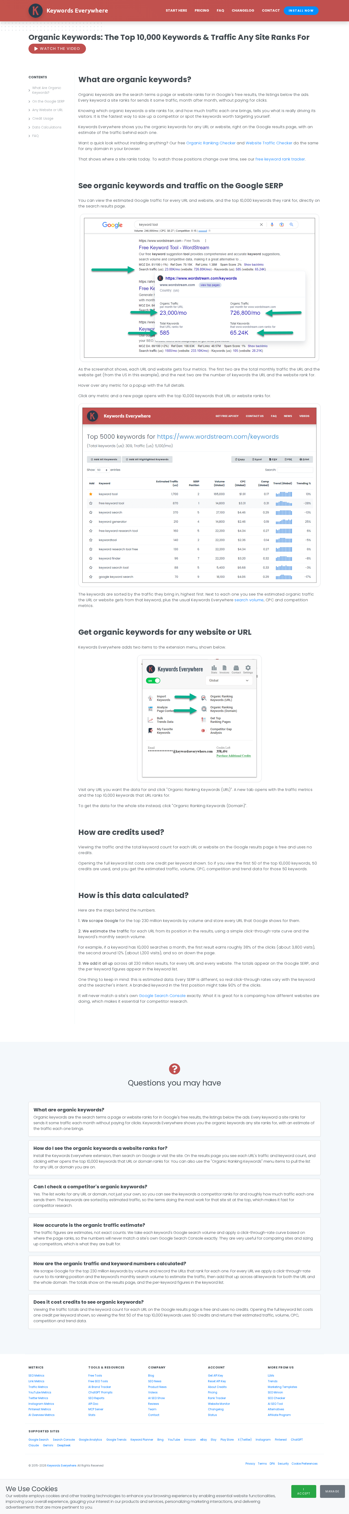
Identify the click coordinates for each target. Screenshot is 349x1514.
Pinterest (281, 1440)
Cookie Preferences (305, 1464)
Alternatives (276, 1409)
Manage (332, 1491)
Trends (273, 1381)
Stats (91, 1415)
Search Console (64, 1440)
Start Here (176, 10)
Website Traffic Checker (269, 143)
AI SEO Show (156, 1398)
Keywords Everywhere (61, 1465)
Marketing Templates (282, 1387)
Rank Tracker (217, 1398)
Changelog (243, 10)
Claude (33, 1445)
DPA (272, 1464)
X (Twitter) (245, 1440)
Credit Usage (42, 118)
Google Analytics (90, 1440)
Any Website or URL (47, 110)
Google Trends (116, 1440)
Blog (151, 1376)
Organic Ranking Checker (211, 143)
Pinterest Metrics (39, 1409)
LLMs (271, 1376)
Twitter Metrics (38, 1398)
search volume (249, 600)
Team (152, 1409)
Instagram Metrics (41, 1404)
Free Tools (95, 1376)
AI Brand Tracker (99, 1387)
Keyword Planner (142, 1440)
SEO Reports (96, 1398)
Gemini (48, 1445)
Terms (262, 1464)
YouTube (174, 1440)
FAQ (220, 10)
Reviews (153, 1404)
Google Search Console (162, 995)
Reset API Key (217, 1381)
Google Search (38, 1440)
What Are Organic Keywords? (46, 90)
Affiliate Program (279, 1415)
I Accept (304, 1491)
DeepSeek (64, 1445)
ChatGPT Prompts (100, 1392)
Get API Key (215, 1376)
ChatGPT (297, 1440)
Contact (271, 10)
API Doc (93, 1404)
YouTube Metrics (39, 1392)
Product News (157, 1387)
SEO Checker (276, 1398)
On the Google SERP (48, 101)
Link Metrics (36, 1381)
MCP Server (95, 1409)
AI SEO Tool (275, 1404)
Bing (160, 1440)
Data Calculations (46, 127)
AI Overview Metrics (41, 1415)
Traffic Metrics (38, 1387)
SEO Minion (275, 1392)
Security (283, 1464)
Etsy (213, 1440)
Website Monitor (219, 1404)
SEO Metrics (36, 1376)
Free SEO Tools (98, 1381)
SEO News (154, 1381)
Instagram (263, 1440)
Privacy (250, 1464)
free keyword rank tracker (280, 159)
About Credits (217, 1387)
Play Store (227, 1440)
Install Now (301, 11)
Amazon (190, 1440)
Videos (153, 1392)
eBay (203, 1440)
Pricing (202, 10)
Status (212, 1415)
